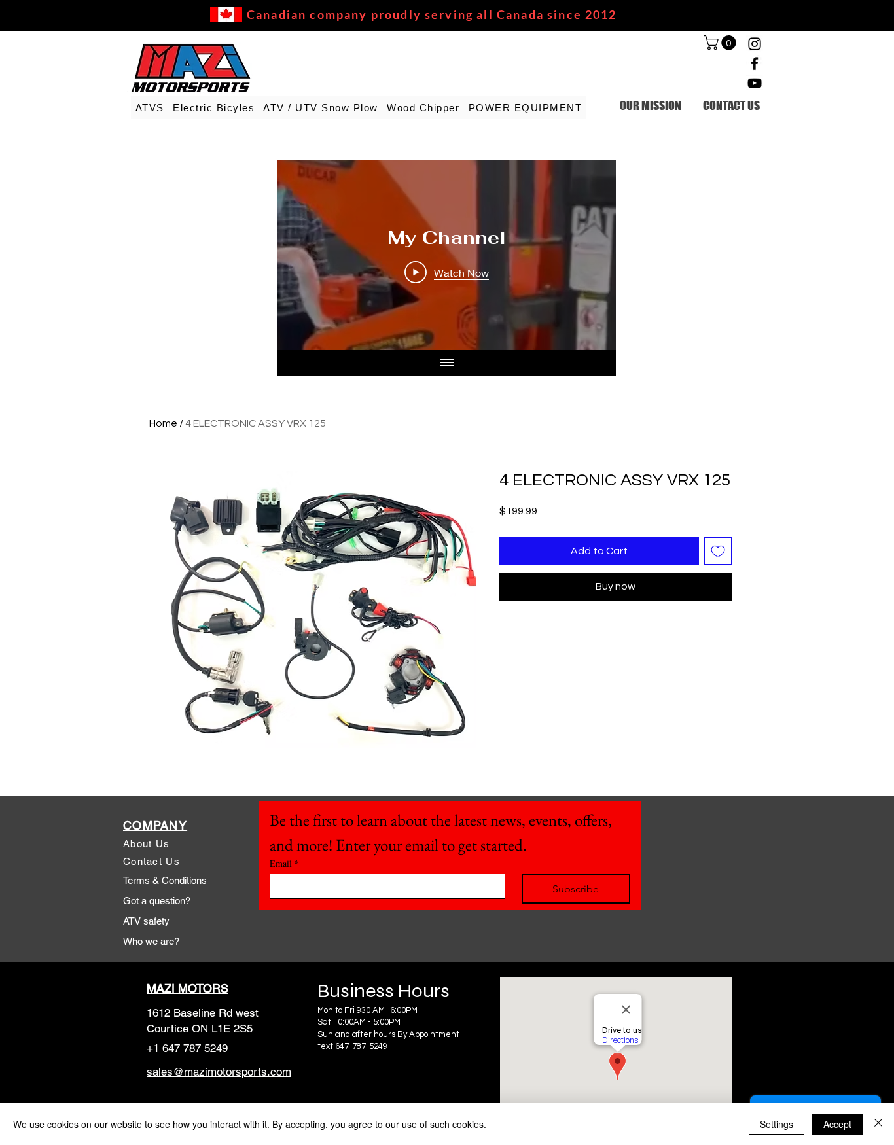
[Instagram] (754, 43)
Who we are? (151, 941)
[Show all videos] (447, 363)
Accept (837, 1124)
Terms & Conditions (165, 880)
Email (284, 863)
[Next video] (588, 255)
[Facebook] (754, 63)
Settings (776, 1124)
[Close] (878, 1124)
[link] (722, 42)
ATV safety (146, 920)
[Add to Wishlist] (718, 551)
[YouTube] (754, 83)
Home (163, 423)
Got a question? (156, 900)
